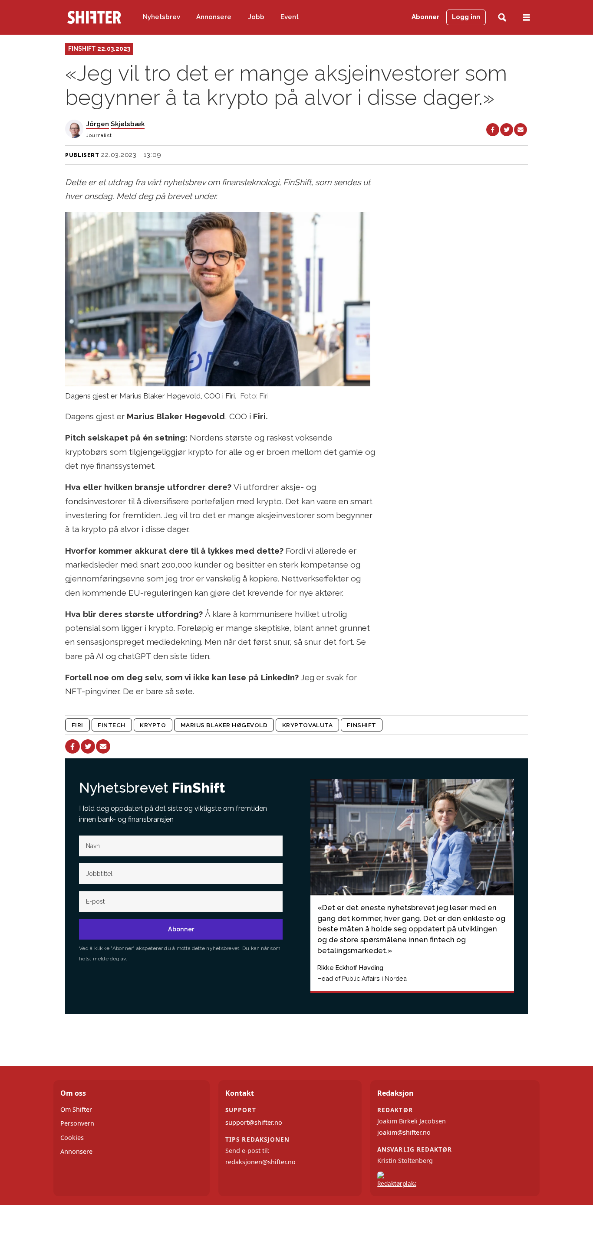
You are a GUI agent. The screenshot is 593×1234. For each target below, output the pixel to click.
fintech (111, 724)
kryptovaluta (307, 724)
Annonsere (213, 17)
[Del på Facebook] (492, 129)
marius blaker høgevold (224, 724)
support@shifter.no (253, 1122)
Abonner (425, 17)
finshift (361, 724)
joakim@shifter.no (404, 1132)
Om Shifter (76, 1109)
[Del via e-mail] (520, 129)
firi (77, 724)
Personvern (77, 1123)
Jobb (256, 17)
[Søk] (502, 17)
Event (289, 17)
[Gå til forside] (94, 17)
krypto (153, 724)
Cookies (72, 1137)
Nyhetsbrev (161, 17)
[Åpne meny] (527, 17)
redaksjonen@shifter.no (260, 1162)
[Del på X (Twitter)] (506, 129)
